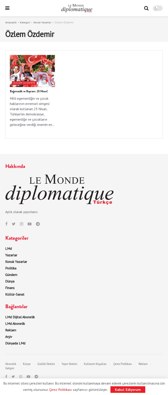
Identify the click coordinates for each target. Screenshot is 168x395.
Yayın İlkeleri (69, 364)
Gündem (11, 274)
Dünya (9, 281)
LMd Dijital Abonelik (20, 317)
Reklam (10, 330)
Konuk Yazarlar (42, 22)
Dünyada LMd (15, 343)
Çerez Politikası (122, 364)
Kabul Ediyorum (128, 389)
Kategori (25, 22)
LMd (8, 248)
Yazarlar (11, 255)
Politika (10, 268)
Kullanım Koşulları (95, 364)
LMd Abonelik (15, 323)
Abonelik (10, 364)
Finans (10, 288)
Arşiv (8, 336)
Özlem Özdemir (64, 22)
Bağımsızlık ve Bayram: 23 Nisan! (29, 91)
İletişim (9, 368)
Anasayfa (10, 22)
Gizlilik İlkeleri (46, 364)
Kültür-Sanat (14, 294)
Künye (27, 364)
